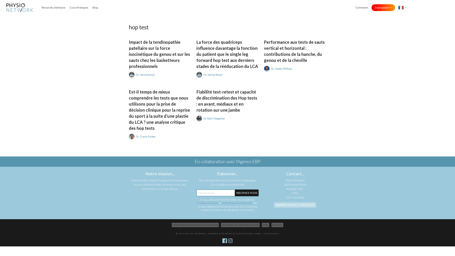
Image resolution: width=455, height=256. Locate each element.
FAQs (265, 225)
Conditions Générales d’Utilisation (195, 225)
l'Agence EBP (248, 161)
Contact (277, 225)
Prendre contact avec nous (295, 204)
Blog (95, 7)
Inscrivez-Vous (246, 192)
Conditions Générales (208, 203)
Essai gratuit (382, 7)
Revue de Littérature (53, 7)
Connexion (361, 7)
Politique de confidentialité (240, 225)
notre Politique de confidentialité (236, 203)
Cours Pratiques (78, 7)
